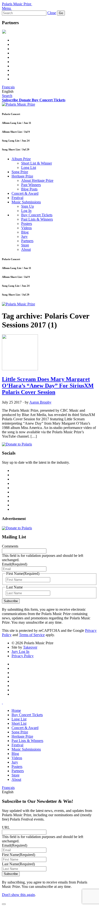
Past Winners (31, 185)
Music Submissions (26, 202)
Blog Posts (29, 189)
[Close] (4, 904)
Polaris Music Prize (16, 4)
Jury (24, 236)
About (26, 249)
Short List (19, 723)
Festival (17, 198)
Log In (26, 211)
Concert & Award (25, 193)
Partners (27, 241)
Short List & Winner (36, 163)
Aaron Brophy (40, 402)
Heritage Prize (22, 176)
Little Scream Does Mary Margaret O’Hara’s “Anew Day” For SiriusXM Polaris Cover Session (48, 385)
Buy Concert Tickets (36, 215)
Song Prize (20, 172)
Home (16, 710)
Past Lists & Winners (37, 219)
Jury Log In (20, 652)
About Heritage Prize (37, 180)
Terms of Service (32, 635)
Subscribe (11, 601)
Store (25, 245)
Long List (28, 167)
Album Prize (21, 159)
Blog (25, 232)
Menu (6, 8)
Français (8, 87)
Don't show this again (18, 895)
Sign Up (27, 206)
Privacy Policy (23, 656)
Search (7, 96)
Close (51, 13)
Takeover (30, 647)
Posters (26, 224)
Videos (26, 228)
